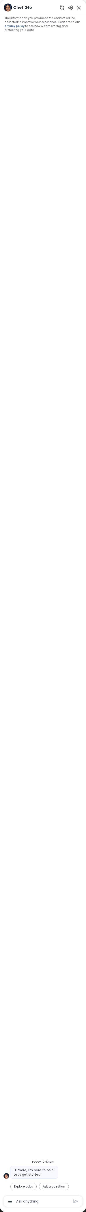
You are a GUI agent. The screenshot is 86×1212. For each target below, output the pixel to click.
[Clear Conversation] (62, 7)
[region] (43, 604)
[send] (76, 1201)
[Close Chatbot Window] (79, 7)
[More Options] (10, 1201)
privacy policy (14, 26)
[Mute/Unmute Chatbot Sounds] (70, 7)
